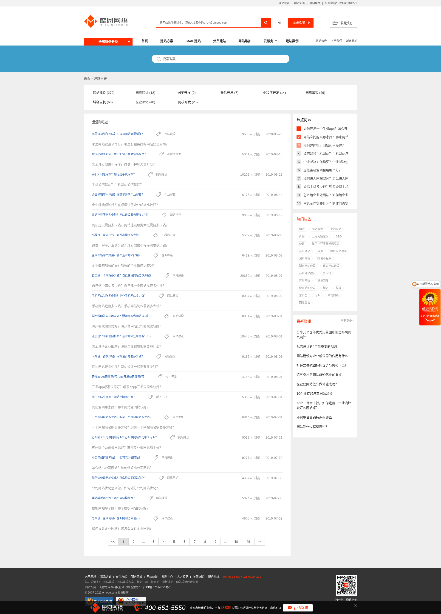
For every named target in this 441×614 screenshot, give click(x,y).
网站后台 (304, 302)
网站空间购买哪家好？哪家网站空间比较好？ (335, 137)
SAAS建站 (193, 41)
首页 (144, 41)
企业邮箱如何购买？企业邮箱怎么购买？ (332, 162)
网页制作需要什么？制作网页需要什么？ (332, 203)
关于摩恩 (91, 576)
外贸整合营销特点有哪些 (314, 417)
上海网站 (335, 229)
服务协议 (198, 576)
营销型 (303, 295)
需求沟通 (299, 23)
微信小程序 (324, 258)
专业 (317, 295)
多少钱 (327, 273)
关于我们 (336, 41)
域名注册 (142, 582)
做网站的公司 (307, 288)
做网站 (155, 582)
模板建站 (167, 582)
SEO (339, 236)
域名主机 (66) (103, 102)
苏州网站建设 (307, 273)
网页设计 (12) (145, 92)
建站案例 (292, 41)
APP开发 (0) (187, 92)
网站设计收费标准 (187, 582)
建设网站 (322, 280)
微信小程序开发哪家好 (325, 244)
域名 (325, 288)
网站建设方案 (125, 582)
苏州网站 (304, 280)
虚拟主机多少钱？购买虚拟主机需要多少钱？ (335, 186)
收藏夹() (346, 23)
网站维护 (244, 41)
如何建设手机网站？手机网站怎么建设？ (332, 153)
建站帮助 (314, 3)
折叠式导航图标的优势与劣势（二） (322, 365)
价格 (302, 236)
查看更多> (347, 320)
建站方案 (166, 41)
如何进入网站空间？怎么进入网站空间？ (332, 178)
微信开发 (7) (229, 92)
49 (248, 541)
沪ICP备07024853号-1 (157, 587)
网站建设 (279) (104, 92)
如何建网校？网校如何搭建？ (324, 145)
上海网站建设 (320, 236)
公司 (302, 244)
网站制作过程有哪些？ (313, 426)
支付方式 (121, 576)
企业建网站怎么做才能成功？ (317, 384)
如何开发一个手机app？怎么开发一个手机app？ (337, 129)
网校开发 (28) (188, 102)
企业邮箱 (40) (145, 102)
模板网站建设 (338, 251)
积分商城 (136, 576)
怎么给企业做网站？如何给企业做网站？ (332, 195)
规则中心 (168, 576)
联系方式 (106, 576)
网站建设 (317, 229)
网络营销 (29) (315, 92)
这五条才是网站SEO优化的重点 (319, 375)
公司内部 (333, 295)
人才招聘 (183, 576)
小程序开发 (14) (274, 92)
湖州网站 (304, 258)
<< (113, 541)
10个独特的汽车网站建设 (314, 393)
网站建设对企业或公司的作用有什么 (322, 356)
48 (236, 541)
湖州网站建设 (307, 266)
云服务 (268, 41)
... (143, 541)
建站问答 (299, 3)
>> (259, 541)
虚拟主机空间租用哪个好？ (322, 170)
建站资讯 (284, 3)
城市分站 (351, 41)
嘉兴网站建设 (331, 266)
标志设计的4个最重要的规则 (317, 346)
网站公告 (321, 41)
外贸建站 (219, 41)
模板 (338, 288)
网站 (302, 229)
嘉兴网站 (304, 251)
